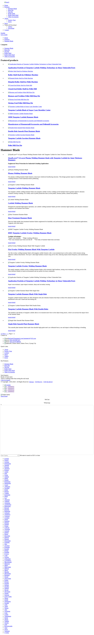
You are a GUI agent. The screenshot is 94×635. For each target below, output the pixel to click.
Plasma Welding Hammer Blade (20, 173)
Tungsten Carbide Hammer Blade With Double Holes (28, 309)
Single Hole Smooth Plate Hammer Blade (23, 324)
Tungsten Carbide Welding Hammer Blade (24, 188)
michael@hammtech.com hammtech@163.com (22, 338)
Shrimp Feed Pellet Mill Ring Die (20, 103)
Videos (10, 26)
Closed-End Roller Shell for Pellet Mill (22, 89)
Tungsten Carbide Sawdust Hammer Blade (24, 138)
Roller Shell (11, 13)
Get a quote (4, 34)
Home (6, 5)
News (6, 23)
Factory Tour (12, 20)
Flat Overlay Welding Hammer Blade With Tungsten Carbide (31, 249)
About (6, 18)
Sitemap (31, 382)
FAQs (10, 22)
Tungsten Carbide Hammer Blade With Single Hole (27, 294)
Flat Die (10, 12)
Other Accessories (13, 17)
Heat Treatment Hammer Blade (20, 218)
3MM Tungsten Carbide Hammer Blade (23, 117)
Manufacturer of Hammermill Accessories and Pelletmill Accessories (33, 124)
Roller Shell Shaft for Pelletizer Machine (23, 75)
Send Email (4, 396)
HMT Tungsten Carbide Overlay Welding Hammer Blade (29, 233)
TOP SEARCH (48, 382)
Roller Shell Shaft (13, 15)
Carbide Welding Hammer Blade (20, 203)
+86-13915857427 (14, 340)
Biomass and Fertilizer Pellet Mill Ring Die (24, 96)
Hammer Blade (12, 8)
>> (8, 333)
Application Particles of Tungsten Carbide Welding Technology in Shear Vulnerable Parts (41, 68)
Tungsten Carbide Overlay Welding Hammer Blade (27, 266)
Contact (6, 30)
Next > (4, 333)
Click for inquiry (5, 380)
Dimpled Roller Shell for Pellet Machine (23, 82)
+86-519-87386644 (15, 341)
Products (6, 7)
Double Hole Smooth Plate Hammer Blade (24, 131)
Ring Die (10, 10)
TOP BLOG (38, 382)
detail (13, 166)
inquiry (10, 166)
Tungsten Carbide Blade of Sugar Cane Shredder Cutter (29, 110)
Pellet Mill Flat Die (15, 145)
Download (11, 28)
